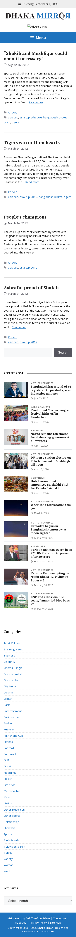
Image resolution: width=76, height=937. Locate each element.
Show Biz (9, 828)
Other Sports (12, 815)
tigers (15, 122)
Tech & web (11, 840)
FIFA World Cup (13, 735)
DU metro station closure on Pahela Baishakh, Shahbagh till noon (51, 460)
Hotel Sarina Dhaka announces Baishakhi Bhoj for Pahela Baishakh (49, 484)
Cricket (12, 112)
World (7, 871)
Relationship (11, 822)
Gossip (8, 766)
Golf (6, 760)
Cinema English (13, 674)
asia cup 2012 (28, 197)
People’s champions (25, 217)
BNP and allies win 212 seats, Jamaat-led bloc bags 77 (50, 600)
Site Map (55, 922)
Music (7, 797)
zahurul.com (46, 931)
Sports (8, 834)
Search (63, 352)
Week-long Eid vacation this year (51, 506)
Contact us (59, 918)
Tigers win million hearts (32, 142)
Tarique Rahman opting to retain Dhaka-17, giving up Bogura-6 (50, 576)
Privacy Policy (38, 922)
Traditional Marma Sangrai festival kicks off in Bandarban (50, 413)
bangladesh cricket (50, 197)
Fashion (8, 723)
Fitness (8, 741)
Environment (12, 717)
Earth (7, 705)
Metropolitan (12, 791)
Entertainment (13, 711)
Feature (9, 729)
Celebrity (9, 661)
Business (38, 430)
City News (38, 477)
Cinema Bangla (13, 668)
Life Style (9, 785)
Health (8, 778)
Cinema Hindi (12, 680)
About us (20, 922)
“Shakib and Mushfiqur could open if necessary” (35, 55)
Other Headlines (42, 383)
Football (9, 748)
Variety (8, 859)
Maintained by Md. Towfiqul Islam (28, 918)
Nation (8, 803)
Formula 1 (10, 754)
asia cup (13, 117)
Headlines (38, 546)
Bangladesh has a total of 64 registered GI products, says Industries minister (51, 389)
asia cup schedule (31, 117)
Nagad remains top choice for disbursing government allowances (50, 437)
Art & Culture (41, 406)
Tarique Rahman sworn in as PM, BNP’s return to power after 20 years (51, 553)
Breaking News (13, 649)
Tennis (8, 852)
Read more (36, 102)
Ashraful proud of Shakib (31, 287)
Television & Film (14, 846)
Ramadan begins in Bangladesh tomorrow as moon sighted (49, 529)
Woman (8, 865)
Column (8, 692)
